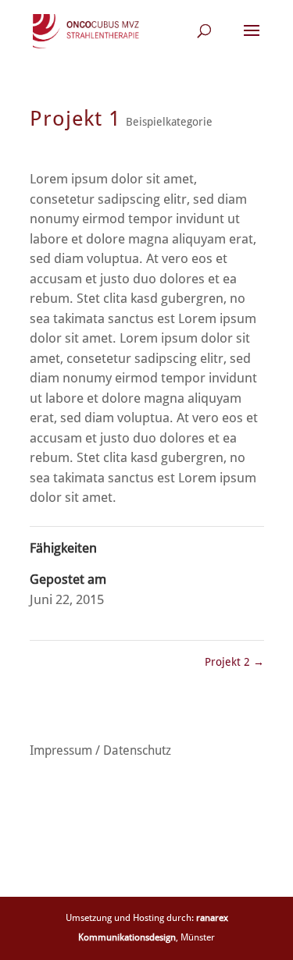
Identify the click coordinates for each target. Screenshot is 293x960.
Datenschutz (137, 750)
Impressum (61, 750)
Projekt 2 (234, 662)
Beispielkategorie (169, 122)
